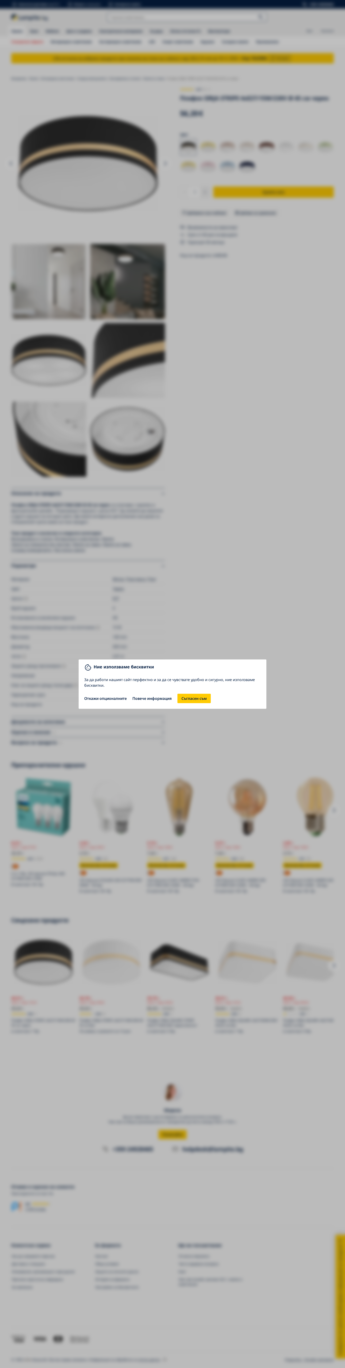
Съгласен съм (194, 698)
